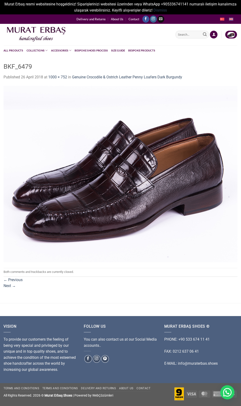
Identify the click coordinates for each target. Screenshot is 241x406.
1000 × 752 (57, 77)
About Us (117, 19)
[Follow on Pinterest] (105, 359)
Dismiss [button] (160, 10)
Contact (134, 19)
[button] (227, 392)
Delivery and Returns (91, 19)
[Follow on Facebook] (145, 19)
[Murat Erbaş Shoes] (86, 34)
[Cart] (231, 34)
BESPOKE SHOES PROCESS (91, 50)
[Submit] (205, 35)
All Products (13, 50)
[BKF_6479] (120, 174)
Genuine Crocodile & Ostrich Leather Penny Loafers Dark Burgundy (127, 77)
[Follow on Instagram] (153, 19)
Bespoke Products (141, 50)
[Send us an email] (160, 19)
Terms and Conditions (21, 388)
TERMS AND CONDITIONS (60, 388)
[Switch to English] (231, 19)
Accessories (59, 50)
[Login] (213, 34)
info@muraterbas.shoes (198, 363)
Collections (35, 50)
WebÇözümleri (102, 395)
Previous (13, 280)
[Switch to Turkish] (222, 19)
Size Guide (118, 50)
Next (10, 285)
